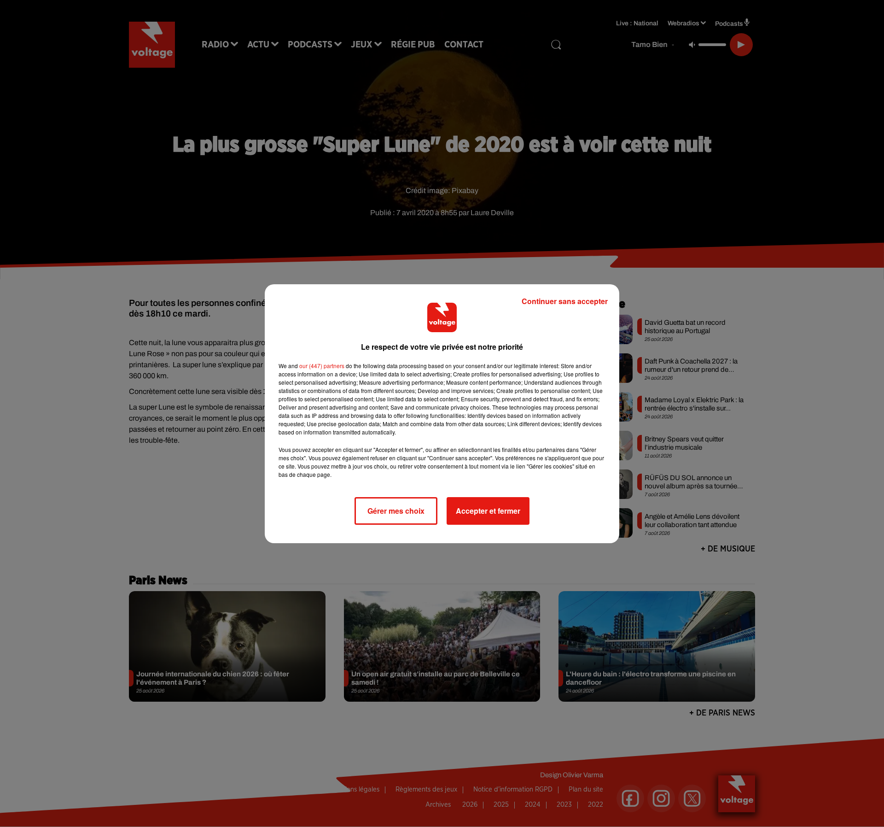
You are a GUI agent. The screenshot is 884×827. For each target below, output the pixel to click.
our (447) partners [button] (321, 366)
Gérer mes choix (396, 510)
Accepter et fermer (488, 510)
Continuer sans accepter (565, 301)
